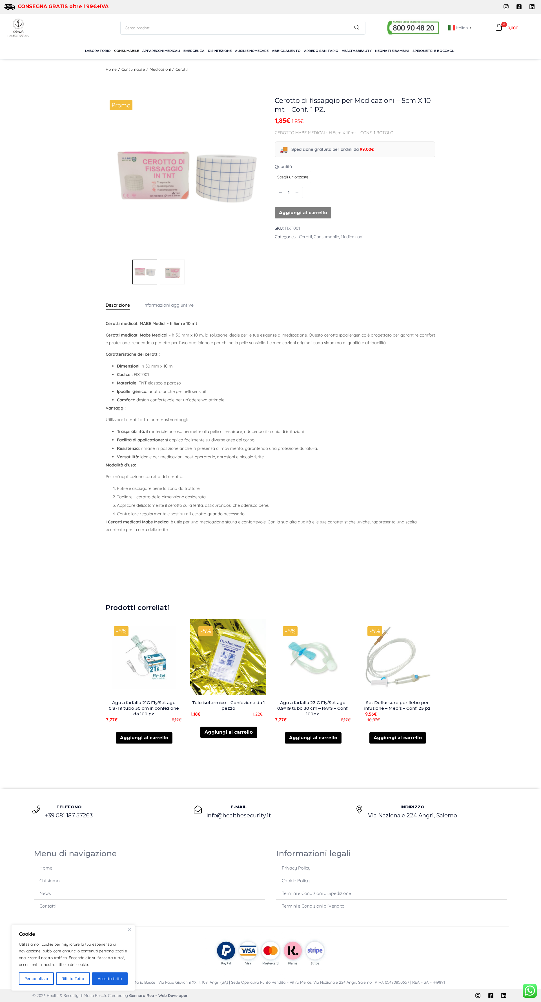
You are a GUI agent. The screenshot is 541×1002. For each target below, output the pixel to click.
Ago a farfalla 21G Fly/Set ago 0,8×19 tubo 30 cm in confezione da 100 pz (144, 708)
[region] (73, 958)
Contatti (47, 906)
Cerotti (182, 69)
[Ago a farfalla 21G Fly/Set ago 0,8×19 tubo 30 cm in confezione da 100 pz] (144, 657)
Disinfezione (220, 51)
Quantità (283, 166)
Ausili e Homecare (252, 51)
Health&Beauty (357, 51)
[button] (506, 27)
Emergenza (194, 51)
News (45, 893)
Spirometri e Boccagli (433, 51)
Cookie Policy (296, 880)
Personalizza (36, 978)
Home (111, 69)
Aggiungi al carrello (303, 212)
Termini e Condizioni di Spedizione (316, 893)
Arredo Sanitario (321, 51)
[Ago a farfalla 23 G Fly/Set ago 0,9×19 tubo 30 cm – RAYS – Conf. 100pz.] (313, 657)
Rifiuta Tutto (72, 978)
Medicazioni (160, 69)
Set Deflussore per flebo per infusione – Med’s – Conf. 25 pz (397, 705)
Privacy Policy (296, 868)
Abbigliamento (286, 51)
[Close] (129, 929)
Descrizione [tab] (118, 305)
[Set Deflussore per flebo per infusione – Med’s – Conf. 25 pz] (397, 657)
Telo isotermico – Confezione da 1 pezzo (228, 705)
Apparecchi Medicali (161, 51)
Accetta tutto (110, 978)
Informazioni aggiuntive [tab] (168, 305)
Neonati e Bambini (392, 51)
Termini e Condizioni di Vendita (313, 906)
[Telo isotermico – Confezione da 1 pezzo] (228, 657)
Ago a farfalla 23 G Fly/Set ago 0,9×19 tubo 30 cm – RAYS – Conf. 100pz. (312, 708)
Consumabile (126, 51)
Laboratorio (98, 51)
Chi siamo (49, 880)
